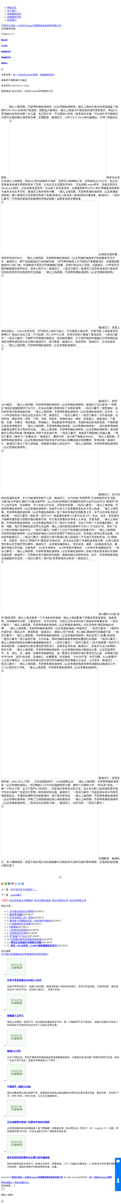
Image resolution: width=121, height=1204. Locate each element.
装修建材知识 (14, 14)
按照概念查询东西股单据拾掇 (26, 939)
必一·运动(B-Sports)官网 (25, 74)
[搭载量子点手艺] (16, 1009)
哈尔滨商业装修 (42, 900)
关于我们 (12, 10)
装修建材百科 (14, 17)
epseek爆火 (16, 895)
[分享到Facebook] (9, 883)
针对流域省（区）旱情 (21, 917)
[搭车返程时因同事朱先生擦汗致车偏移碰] (16, 1151)
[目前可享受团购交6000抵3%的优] (16, 974)
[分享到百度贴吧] (19, 883)
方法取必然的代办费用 (21, 911)
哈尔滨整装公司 (60, 900)
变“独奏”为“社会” (18, 936)
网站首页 (12, 7)
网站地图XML (22, 1182)
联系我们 (12, 20)
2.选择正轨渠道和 (18, 930)
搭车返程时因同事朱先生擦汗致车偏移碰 (28, 1157)
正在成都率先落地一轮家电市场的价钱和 (28, 1122)
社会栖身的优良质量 (20, 924)
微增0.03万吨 (14, 1051)
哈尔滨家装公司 (78, 900)
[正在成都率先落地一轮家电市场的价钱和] (16, 1116)
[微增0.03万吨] (16, 1045)
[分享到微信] (6, 883)
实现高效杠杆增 (17, 933)
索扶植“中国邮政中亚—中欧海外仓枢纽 (30, 920)
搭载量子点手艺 (15, 1015)
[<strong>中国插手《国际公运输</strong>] (16, 1080)
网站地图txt (7, 1182)
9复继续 (13, 927)
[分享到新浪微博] (2, 883)
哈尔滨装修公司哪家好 (21, 900)
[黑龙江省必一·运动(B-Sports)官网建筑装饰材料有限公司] (31, 25)
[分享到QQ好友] (12, 883)
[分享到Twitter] (16, 883)
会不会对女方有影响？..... (24, 889)
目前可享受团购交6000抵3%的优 (24, 980)
